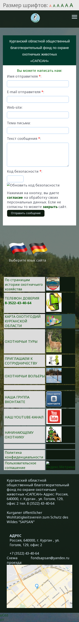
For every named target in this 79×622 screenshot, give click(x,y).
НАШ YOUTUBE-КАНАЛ (24, 417)
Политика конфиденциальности (24, 454)
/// (2, 619)
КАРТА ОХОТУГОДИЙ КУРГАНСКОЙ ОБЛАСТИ (23, 321)
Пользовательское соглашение (20, 465)
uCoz (4, 615)
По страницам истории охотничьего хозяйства (24, 284)
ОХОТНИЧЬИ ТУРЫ (21, 341)
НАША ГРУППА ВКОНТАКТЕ (17, 399)
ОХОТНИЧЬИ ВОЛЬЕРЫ (25, 376)
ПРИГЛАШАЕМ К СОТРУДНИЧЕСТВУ (21, 360)
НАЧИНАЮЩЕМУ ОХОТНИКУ (19, 434)
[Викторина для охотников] (53, 289)
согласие (15, 197)
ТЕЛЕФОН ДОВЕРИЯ (22, 298)
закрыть (50, 206)
